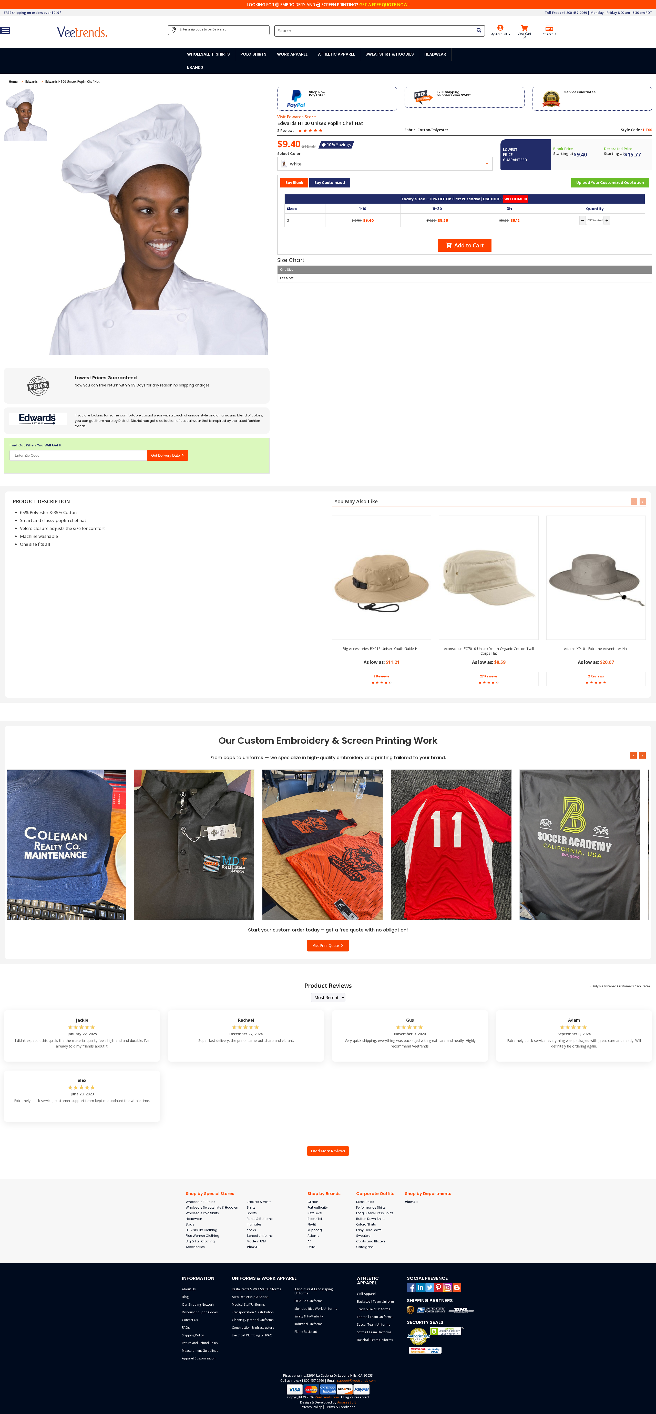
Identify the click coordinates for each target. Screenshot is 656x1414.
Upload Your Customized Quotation (610, 182)
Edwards (31, 81)
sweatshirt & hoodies (389, 54)
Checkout (549, 34)
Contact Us (190, 1320)
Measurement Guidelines (200, 1350)
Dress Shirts (365, 1202)
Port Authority (318, 1207)
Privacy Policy (311, 1407)
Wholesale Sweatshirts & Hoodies (212, 1207)
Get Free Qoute (327, 945)
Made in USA (256, 1241)
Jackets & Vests (259, 1202)
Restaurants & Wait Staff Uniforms (256, 1289)
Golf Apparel (366, 1294)
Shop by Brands (324, 1194)
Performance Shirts (371, 1207)
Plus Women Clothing (202, 1235)
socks (251, 1230)
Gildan (313, 1202)
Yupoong (315, 1230)
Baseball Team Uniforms (375, 1340)
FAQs (186, 1327)
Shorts (252, 1213)
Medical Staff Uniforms (248, 1304)
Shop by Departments (428, 1194)
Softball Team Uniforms (374, 1332)
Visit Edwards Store (296, 117)
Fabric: (410, 130)
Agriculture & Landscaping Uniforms (313, 1291)
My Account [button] (499, 34)
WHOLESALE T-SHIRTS (208, 54)
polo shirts (253, 54)
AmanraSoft (346, 1402)
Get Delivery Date (166, 455)
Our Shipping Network (198, 1304)
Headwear (194, 1219)
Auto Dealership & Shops (250, 1297)
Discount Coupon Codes (200, 1312)
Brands (195, 67)
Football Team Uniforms (374, 1317)
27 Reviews (489, 676)
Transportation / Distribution (253, 1312)
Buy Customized (329, 182)
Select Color (289, 153)
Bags (190, 1224)
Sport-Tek (315, 1219)
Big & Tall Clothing (200, 1241)
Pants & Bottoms (260, 1219)
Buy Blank (294, 182)
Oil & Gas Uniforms (308, 1301)
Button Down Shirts (370, 1219)
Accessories (195, 1247)
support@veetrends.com (356, 1380)
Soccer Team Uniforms (373, 1324)
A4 (310, 1241)
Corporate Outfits (375, 1194)
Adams (313, 1235)
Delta (311, 1247)
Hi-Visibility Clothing (201, 1230)
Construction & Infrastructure (253, 1327)
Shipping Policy (193, 1335)
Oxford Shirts (366, 1224)
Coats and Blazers (370, 1241)
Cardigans (365, 1247)
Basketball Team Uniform (375, 1301)
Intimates (254, 1224)
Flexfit (312, 1224)
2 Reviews (381, 676)
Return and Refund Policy (200, 1343)
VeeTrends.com (327, 1397)
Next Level (315, 1213)
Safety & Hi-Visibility (308, 1316)
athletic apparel (336, 54)
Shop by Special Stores (210, 1194)
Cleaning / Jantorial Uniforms (252, 1320)
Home (13, 81)
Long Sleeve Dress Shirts (374, 1213)
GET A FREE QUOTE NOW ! (384, 4)
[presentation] (634, 501)
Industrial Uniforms (308, 1324)
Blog (185, 1297)
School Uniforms (260, 1235)
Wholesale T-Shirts (200, 1202)
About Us (189, 1289)
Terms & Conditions (340, 1407)
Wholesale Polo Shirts (202, 1213)
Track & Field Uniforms (373, 1309)
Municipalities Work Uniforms (315, 1308)
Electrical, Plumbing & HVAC (252, 1335)
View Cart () (524, 35)
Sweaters (363, 1235)
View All (253, 1247)
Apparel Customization (199, 1358)
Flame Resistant (305, 1331)
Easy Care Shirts (369, 1230)
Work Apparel (292, 54)
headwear (435, 54)
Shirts (251, 1207)
